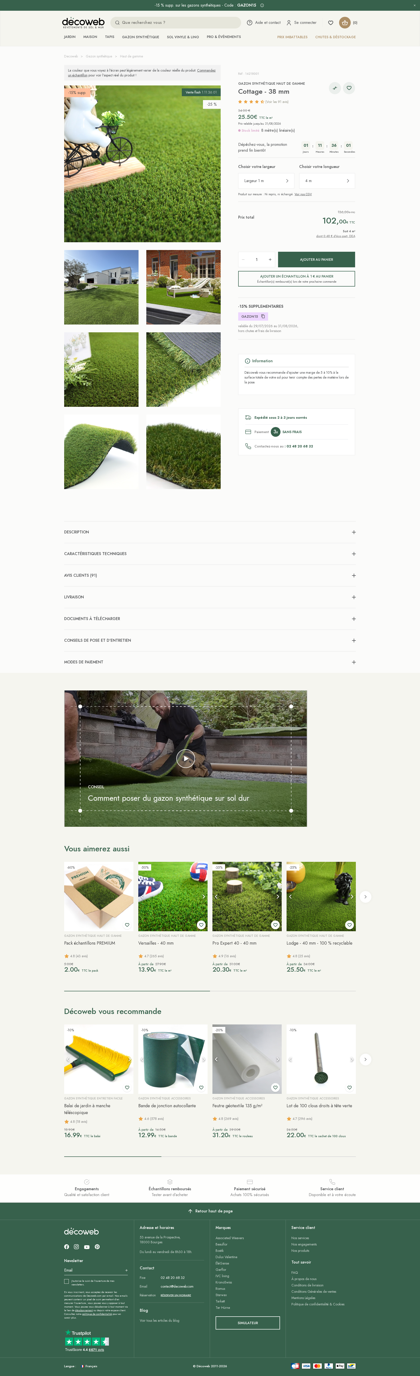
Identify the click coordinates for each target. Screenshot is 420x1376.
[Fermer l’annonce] (414, 5)
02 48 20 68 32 (173, 1277)
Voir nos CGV (303, 194)
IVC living (222, 1276)
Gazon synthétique (140, 37)
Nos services (300, 1238)
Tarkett (220, 1301)
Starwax (221, 1294)
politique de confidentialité (97, 1314)
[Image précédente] (142, 897)
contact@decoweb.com (177, 1286)
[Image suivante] (204, 897)
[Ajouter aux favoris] (349, 88)
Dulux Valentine (226, 1257)
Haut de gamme (131, 56)
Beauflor (222, 1244)
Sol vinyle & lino (183, 37)
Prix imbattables (292, 37)
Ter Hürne (223, 1307)
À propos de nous (303, 1278)
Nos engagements (304, 1244)
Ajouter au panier (316, 259)
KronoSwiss (224, 1282)
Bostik (220, 1250)
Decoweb (71, 56)
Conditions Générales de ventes (313, 1291)
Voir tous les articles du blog (159, 1320)
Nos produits (300, 1250)
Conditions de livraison (307, 1285)
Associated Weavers (230, 1238)
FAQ (294, 1272)
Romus (220, 1288)
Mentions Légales (303, 1297)
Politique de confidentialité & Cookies (317, 1304)
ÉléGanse (222, 1263)
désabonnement (84, 1310)
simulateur (248, 1322)
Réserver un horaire (176, 1295)
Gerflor (221, 1269)
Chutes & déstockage (335, 37)
